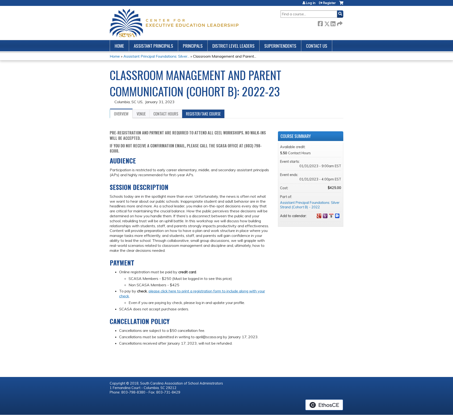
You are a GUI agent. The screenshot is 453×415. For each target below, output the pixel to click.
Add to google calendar (319, 216)
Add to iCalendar (331, 215)
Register (329, 2)
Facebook (320, 23)
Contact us (316, 45)
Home (119, 45)
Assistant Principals (153, 45)
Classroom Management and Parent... (224, 56)
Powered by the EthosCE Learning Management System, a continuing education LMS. (324, 405)
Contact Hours (165, 114)
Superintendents (280, 45)
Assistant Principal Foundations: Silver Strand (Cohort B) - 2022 (310, 205)
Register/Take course (203, 114)
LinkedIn (333, 23)
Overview (121, 114)
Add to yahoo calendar (325, 216)
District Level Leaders (233, 45)
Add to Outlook (337, 216)
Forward (339, 23)
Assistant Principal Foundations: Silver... (156, 56)
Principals (193, 45)
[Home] (174, 23)
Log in (310, 2)
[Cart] (341, 4)
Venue (141, 114)
